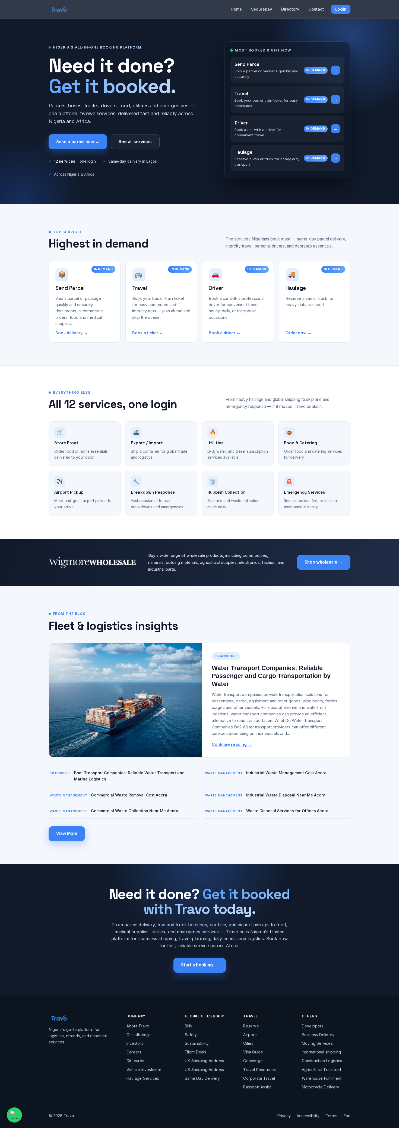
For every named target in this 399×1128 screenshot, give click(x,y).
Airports (250, 1034)
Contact (316, 9)
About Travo (137, 1026)
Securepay (261, 9)
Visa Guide (253, 1052)
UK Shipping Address (204, 1060)
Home (236, 9)
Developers (313, 1026)
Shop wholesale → (324, 562)
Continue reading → (232, 744)
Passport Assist (257, 1087)
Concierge (253, 1060)
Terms (331, 1115)
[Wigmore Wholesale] (92, 562)
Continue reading (307, 733)
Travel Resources (259, 1069)
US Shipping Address (204, 1069)
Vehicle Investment (143, 1069)
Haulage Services (142, 1078)
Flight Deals (195, 1052)
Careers (133, 1052)
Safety (191, 1034)
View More (66, 833)
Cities (248, 1043)
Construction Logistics (322, 1060)
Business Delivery (318, 1034)
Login (340, 9)
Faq (346, 1115)
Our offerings (138, 1034)
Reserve (251, 1026)
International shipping (321, 1052)
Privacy (284, 1115)
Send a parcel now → (77, 141)
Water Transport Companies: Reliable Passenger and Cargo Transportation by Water (271, 675)
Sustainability (197, 1043)
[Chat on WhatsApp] (14, 1115)
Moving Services (317, 1043)
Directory (290, 9)
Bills (188, 1026)
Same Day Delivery (202, 1078)
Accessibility (308, 1115)
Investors (134, 1043)
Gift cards (135, 1060)
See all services (135, 141)
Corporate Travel (259, 1078)
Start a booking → (199, 965)
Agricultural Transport (321, 1069)
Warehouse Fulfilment (321, 1078)
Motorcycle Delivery (320, 1087)
